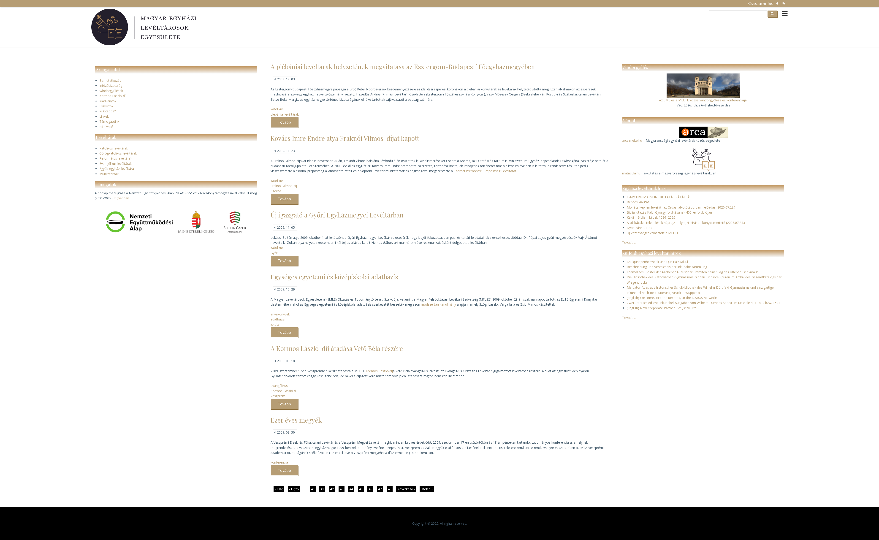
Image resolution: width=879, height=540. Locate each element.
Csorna (276, 191)
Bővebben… (123, 198)
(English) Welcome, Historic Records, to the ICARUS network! (672, 298)
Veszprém (278, 396)
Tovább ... (629, 242)
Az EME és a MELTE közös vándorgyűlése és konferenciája (703, 100)
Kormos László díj (284, 391)
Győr (274, 253)
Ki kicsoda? (107, 111)
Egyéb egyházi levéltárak (117, 168)
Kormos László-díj (112, 96)
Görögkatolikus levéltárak (118, 153)
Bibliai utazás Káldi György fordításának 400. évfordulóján (669, 212)
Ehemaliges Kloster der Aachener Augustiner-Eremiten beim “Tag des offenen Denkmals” (692, 272)
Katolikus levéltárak (113, 148)
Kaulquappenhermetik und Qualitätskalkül (657, 262)
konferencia (279, 462)
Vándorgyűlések (111, 91)
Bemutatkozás (110, 80)
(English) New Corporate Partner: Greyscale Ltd (662, 308)
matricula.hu (631, 173)
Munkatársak (109, 174)
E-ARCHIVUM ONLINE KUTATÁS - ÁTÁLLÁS (659, 197)
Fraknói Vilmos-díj (284, 186)
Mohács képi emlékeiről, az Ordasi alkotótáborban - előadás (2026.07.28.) (681, 207)
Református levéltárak (115, 158)
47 (380, 489)
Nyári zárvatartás (639, 227)
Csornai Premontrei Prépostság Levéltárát (485, 171)
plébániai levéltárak (285, 114)
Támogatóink (109, 121)
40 (313, 489)
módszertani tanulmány (438, 304)
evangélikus (279, 385)
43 (342, 489)
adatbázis (278, 319)
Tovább (288, 124)
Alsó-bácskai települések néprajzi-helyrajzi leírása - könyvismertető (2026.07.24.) (686, 222)
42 (332, 489)
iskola (275, 324)
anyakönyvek (280, 314)
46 (371, 489)
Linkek (104, 116)
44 (351, 489)
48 (390, 489)
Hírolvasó (106, 127)
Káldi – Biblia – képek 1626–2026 (651, 217)
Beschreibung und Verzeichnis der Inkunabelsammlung (667, 267)
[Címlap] (144, 27)
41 (322, 489)
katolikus (277, 109)
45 (361, 489)
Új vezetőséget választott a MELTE (653, 233)
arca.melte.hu (632, 140)
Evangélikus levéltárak (115, 163)
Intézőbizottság (110, 85)
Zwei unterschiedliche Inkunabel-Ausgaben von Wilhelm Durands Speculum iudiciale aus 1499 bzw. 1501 (703, 303)
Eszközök (106, 106)
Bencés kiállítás (638, 202)
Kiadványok (107, 101)
